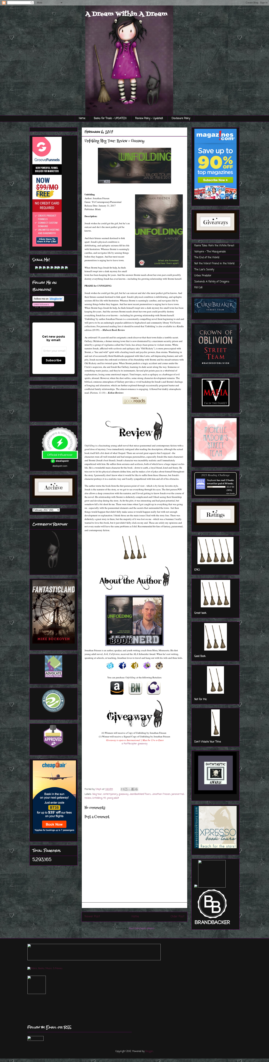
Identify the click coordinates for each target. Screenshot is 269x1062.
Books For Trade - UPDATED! (110, 118)
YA (104, 798)
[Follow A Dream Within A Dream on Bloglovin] (48, 301)
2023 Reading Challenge (215, 475)
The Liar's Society (204, 270)
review (88, 798)
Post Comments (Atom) (141, 928)
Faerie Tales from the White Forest (214, 246)
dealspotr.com (60, 465)
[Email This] (122, 789)
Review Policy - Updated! (149, 118)
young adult (113, 798)
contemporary (110, 794)
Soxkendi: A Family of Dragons (211, 282)
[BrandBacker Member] (212, 925)
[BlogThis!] (126, 789)
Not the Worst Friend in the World (214, 264)
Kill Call (198, 288)
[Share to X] (129, 789)
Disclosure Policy (181, 118)
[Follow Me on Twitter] (33, 268)
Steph (99, 789)
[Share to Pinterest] (136, 789)
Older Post (177, 916)
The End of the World (206, 258)
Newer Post (92, 916)
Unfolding (97, 798)
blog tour (97, 794)
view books (230, 493)
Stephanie (211, 480)
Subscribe (53, 360)
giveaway (123, 794)
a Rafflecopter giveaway (134, 743)
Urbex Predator (202, 276)
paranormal (177, 794)
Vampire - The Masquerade (210, 252)
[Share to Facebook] (133, 789)
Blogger (149, 1051)
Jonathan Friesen (161, 794)
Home (82, 118)
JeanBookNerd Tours (140, 794)
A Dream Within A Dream (126, 14)
